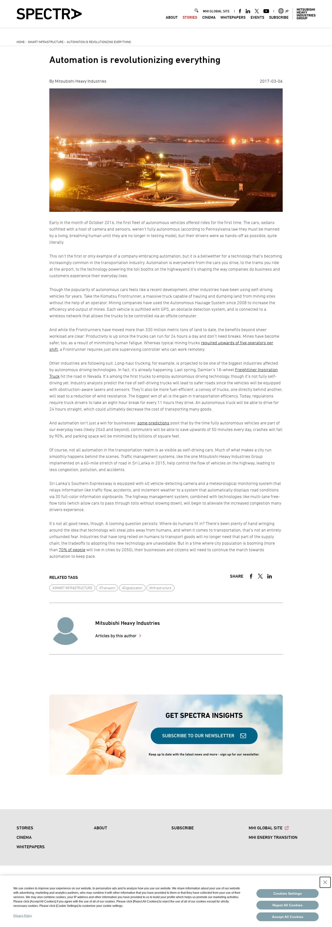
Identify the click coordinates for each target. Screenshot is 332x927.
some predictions (153, 422)
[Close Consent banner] (325, 882)
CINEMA (209, 17)
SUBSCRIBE (278, 17)
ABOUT (172, 17)
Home (21, 42)
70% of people (72, 549)
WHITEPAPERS (232, 17)
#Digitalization (132, 588)
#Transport (107, 588)
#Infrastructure (160, 588)
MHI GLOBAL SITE (216, 11)
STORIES (190, 17)
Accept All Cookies (287, 917)
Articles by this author (116, 635)
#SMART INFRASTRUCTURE (72, 588)
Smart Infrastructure (45, 42)
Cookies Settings (287, 893)
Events (257, 17)
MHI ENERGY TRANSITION (273, 837)
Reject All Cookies (287, 905)
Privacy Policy (22, 916)
